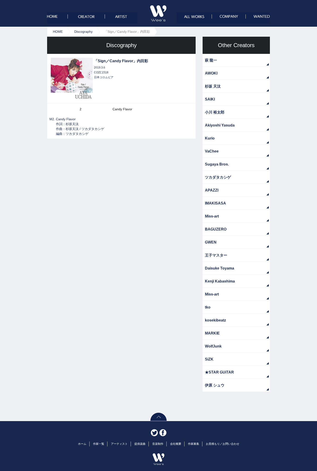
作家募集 (193, 443)
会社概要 (229, 18)
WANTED (258, 18)
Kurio (210, 138)
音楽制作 (157, 443)
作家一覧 (98, 443)
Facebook (162, 432)
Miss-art (212, 216)
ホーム (57, 18)
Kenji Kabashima (220, 281)
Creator (86, 18)
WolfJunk (213, 346)
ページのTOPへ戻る (158, 417)
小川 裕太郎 (214, 112)
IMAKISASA (215, 203)
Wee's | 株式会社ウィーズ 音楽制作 (158, 13)
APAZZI (211, 190)
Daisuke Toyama (219, 268)
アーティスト (119, 443)
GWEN (211, 242)
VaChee (212, 151)
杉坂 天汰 (213, 86)
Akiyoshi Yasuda (220, 125)
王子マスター (216, 255)
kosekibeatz (215, 320)
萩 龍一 (211, 60)
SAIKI (210, 99)
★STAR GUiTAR (219, 372)
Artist (121, 18)
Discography (83, 31)
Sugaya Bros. (217, 164)
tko (207, 307)
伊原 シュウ (214, 385)
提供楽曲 (140, 443)
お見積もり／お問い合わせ (222, 443)
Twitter (154, 432)
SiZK (209, 359)
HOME (58, 31)
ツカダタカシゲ (218, 177)
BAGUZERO (215, 229)
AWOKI (211, 73)
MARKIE (212, 333)
